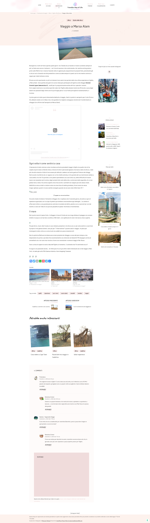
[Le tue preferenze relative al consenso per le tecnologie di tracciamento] (147, 520)
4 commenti (75, 31)
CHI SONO (48, 6)
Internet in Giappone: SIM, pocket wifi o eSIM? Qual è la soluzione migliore (113, 146)
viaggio (86, 293)
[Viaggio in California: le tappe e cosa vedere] (61, 275)
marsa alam (64, 293)
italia (105, 244)
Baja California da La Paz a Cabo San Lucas (39, 281)
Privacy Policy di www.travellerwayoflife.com (72, 521)
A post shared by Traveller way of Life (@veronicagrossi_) (55, 157)
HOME (39, 5)
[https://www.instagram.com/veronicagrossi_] (109, 72)
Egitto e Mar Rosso (77, 20)
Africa (69, 20)
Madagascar (112, 134)
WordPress (59, 521)
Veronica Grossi (49, 434)
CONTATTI (112, 5)
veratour (80, 293)
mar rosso (55, 293)
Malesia (114, 224)
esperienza (47, 293)
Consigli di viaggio (110, 142)
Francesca (42, 377)
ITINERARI (90, 6)
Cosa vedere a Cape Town (39, 354)
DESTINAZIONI (59, 6)
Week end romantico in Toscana (109, 247)
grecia (117, 124)
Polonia (114, 185)
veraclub (72, 293)
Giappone (116, 142)
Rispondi (42, 389)
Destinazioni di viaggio (111, 124)
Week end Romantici (111, 244)
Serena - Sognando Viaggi (47, 417)
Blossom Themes (46, 521)
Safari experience (79, 354)
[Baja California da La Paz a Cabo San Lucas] (39, 275)
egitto (40, 293)
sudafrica (39, 351)
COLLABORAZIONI (101, 6)
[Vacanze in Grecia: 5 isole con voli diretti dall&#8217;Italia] (83, 275)
